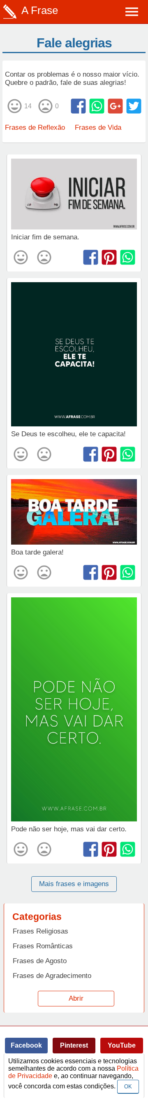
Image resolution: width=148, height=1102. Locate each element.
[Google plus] (115, 106)
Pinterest (74, 1045)
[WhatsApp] (96, 106)
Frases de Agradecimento (52, 976)
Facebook (26, 1045)
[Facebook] (78, 106)
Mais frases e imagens (74, 884)
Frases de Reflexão (35, 127)
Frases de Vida (98, 127)
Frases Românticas (43, 946)
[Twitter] (133, 106)
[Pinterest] (109, 257)
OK (128, 1086)
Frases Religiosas (40, 931)
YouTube (122, 1045)
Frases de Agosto (40, 961)
